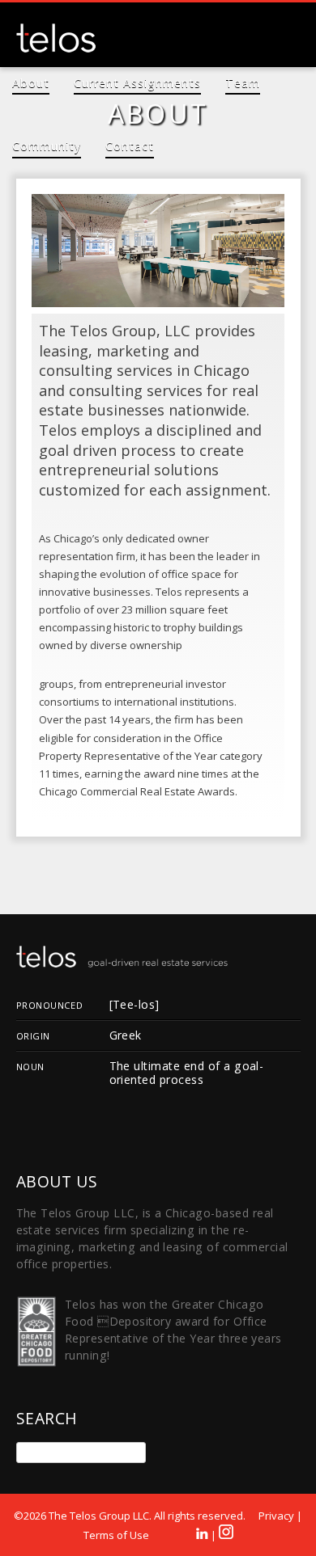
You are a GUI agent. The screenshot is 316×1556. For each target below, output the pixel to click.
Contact (129, 146)
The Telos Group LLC (56, 38)
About (30, 83)
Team (242, 83)
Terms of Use (116, 1535)
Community (46, 146)
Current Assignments (137, 83)
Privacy (276, 1515)
